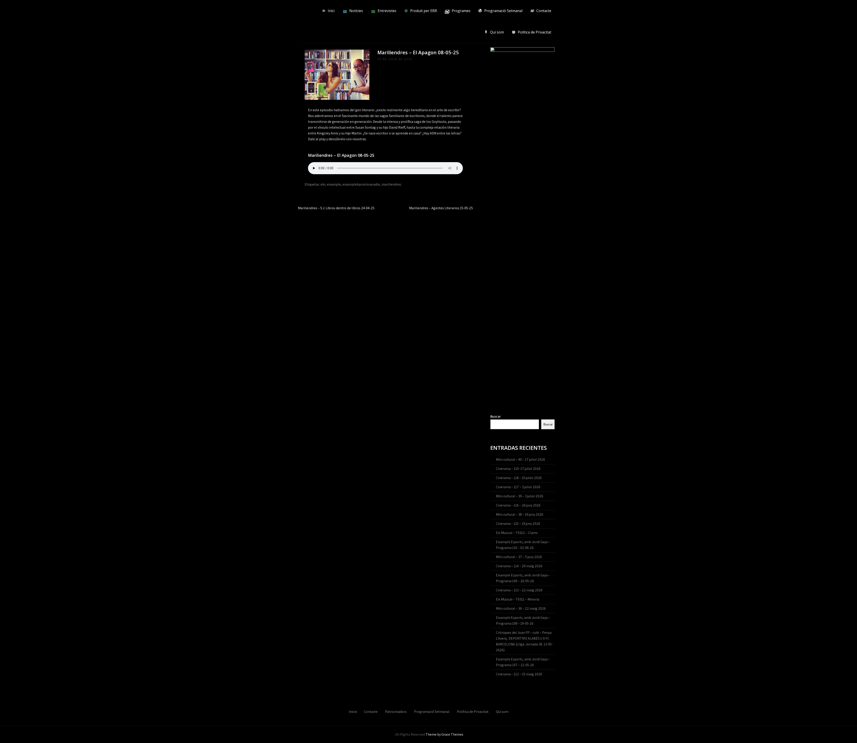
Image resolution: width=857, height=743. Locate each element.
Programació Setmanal (503, 10)
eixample (334, 184)
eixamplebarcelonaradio (361, 184)
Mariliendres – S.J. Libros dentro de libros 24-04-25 (336, 208)
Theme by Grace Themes (444, 734)
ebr (322, 184)
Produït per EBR (423, 10)
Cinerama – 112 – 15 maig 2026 (519, 674)
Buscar (495, 416)
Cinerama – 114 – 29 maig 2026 (519, 566)
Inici (331, 10)
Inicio (353, 711)
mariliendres (391, 184)
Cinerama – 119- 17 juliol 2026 (518, 468)
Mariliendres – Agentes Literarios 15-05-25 (441, 208)
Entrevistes (387, 10)
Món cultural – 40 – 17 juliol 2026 (520, 459)
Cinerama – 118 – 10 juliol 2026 (519, 477)
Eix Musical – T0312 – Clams (517, 532)
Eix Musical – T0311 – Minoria (517, 599)
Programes (461, 10)
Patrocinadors (396, 711)
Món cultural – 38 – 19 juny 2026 (519, 514)
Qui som (497, 32)
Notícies (356, 10)
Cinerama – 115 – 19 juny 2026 (518, 523)
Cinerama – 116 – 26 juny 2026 (518, 505)
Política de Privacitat (534, 32)
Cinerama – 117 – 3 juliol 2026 (518, 487)
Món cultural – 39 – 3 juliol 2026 (519, 496)
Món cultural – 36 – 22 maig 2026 (521, 608)
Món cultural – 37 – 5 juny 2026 (519, 557)
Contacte (543, 10)
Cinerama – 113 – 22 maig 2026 (519, 590)
